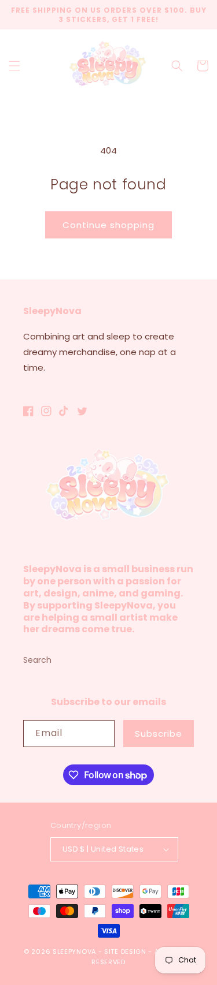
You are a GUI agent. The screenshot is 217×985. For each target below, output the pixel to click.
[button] (14, 66)
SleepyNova (74, 951)
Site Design (125, 951)
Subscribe (158, 733)
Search (37, 660)
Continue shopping (108, 225)
